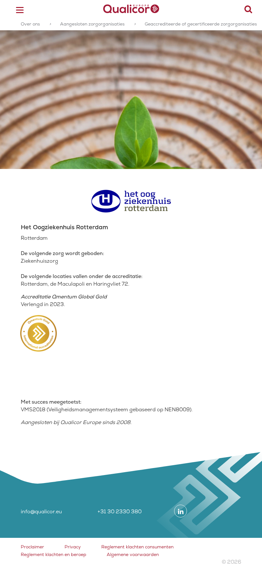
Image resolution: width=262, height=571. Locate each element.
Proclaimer (32, 547)
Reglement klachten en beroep (53, 554)
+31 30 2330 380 (119, 511)
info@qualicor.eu (41, 511)
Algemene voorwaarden (133, 554)
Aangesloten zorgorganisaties (92, 24)
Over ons (30, 24)
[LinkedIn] (180, 511)
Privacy (73, 547)
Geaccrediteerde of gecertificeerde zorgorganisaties (201, 24)
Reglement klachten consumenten (137, 547)
